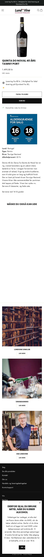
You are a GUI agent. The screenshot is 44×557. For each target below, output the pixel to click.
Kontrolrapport (7, 487)
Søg (3, 467)
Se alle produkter (8, 471)
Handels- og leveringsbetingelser (14, 483)
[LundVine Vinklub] (22, 326)
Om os (4, 479)
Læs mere (22, 353)
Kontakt (5, 475)
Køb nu (22, 101)
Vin (3, 496)
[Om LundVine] (22, 431)
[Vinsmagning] (22, 379)
